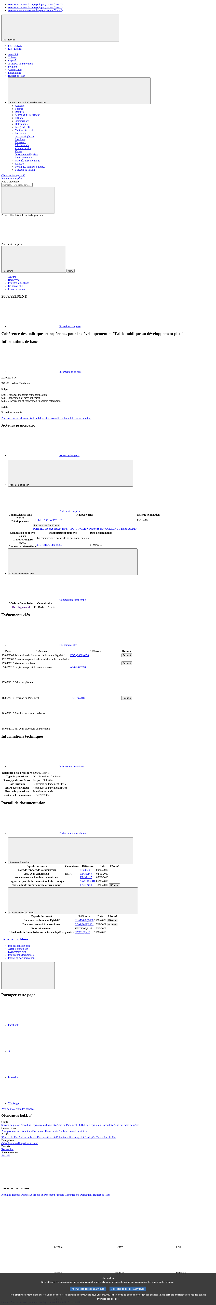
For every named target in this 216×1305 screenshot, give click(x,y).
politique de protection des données (141, 1294)
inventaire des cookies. (108, 1299)
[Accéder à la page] (95, 693)
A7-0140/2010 (78, 667)
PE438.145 (86, 873)
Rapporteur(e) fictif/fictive (46, 525)
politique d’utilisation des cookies (182, 1294)
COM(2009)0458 (79, 655)
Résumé (127, 655)
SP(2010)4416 (82, 932)
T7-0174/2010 (77, 698)
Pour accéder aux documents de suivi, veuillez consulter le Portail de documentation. (46, 418)
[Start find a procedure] (28, 200)
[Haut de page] (28, 975)
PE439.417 (86, 877)
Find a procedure (10, 181)
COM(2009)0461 (84, 924)
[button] (52, 1181)
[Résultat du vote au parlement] (95, 724)
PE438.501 (86, 869)
